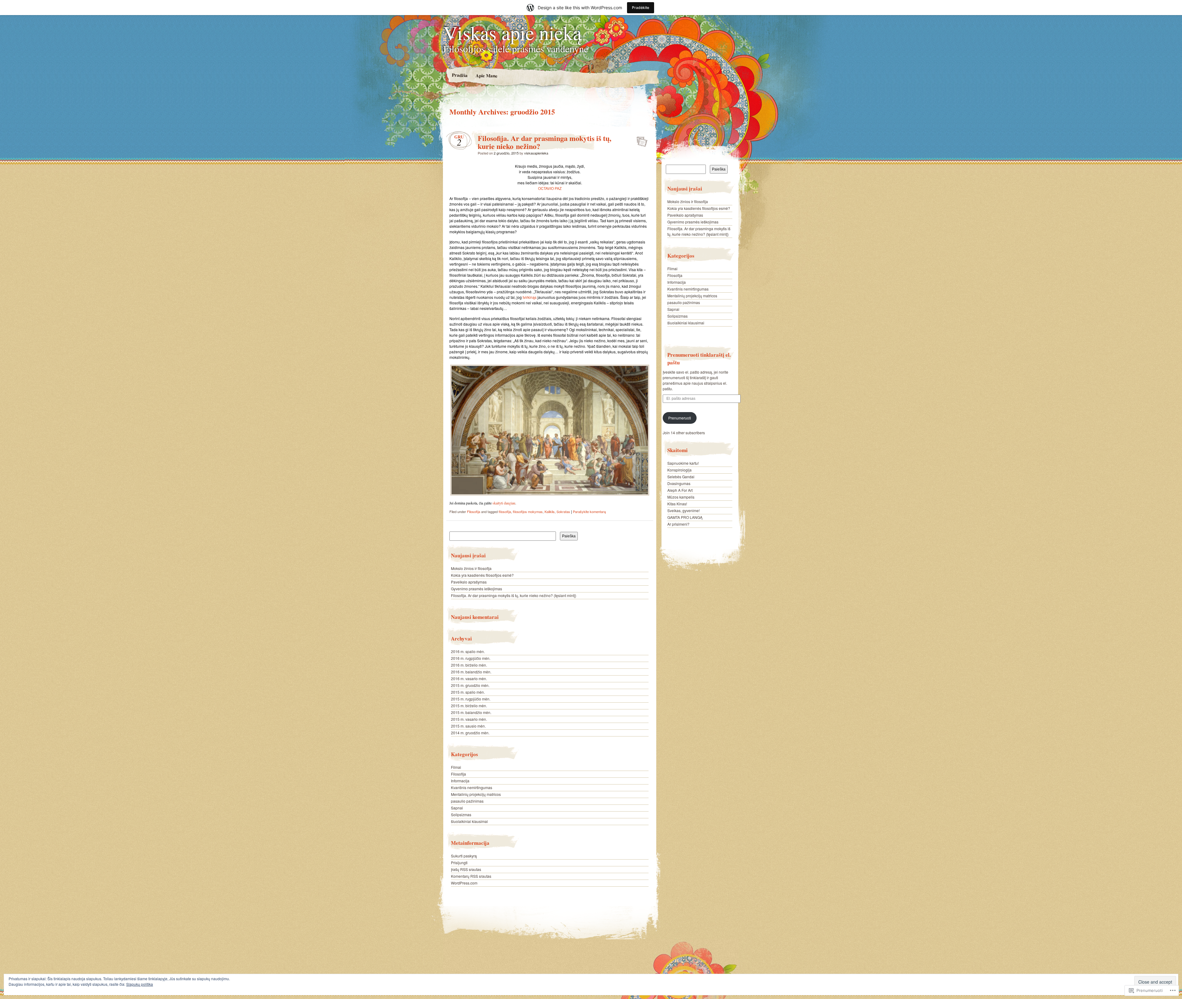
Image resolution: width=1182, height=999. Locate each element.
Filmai (456, 767)
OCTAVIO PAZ (549, 188)
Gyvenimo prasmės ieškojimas (476, 588)
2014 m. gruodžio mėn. (470, 732)
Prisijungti (459, 862)
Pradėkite (640, 7)
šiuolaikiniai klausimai (469, 821)
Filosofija (473, 511)
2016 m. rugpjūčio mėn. (470, 658)
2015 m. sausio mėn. (468, 725)
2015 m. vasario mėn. (469, 719)
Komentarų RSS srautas (471, 876)
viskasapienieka (536, 152)
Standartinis (640, 139)
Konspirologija (679, 469)
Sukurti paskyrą (464, 855)
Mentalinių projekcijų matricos (476, 794)
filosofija (505, 511)
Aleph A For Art (680, 490)
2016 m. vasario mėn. (469, 678)
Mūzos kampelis (680, 497)
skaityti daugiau (503, 502)
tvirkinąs (530, 297)
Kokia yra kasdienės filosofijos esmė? (482, 575)
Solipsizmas (461, 814)
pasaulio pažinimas (467, 801)
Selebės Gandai (680, 476)
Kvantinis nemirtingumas (471, 787)
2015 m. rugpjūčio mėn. (470, 698)
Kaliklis (550, 511)
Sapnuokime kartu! (683, 463)
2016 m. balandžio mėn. (471, 671)
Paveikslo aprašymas (469, 581)
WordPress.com (464, 882)
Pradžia (459, 74)
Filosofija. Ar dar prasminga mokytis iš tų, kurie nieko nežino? (544, 142)
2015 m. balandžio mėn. (471, 712)
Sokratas (563, 511)
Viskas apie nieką (512, 32)
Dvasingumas (678, 483)
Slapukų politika (139, 984)
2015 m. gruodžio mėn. (470, 685)
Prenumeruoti (679, 417)
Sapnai (457, 807)
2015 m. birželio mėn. (469, 705)
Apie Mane (486, 75)
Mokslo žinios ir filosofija (471, 568)
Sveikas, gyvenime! (683, 510)
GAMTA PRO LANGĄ (684, 517)
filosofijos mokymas (528, 511)
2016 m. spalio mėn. (468, 651)
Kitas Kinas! (677, 503)
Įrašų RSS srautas (466, 869)
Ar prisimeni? (678, 524)
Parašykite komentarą (589, 511)
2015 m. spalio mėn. (468, 692)
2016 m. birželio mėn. (469, 665)
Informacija (460, 780)
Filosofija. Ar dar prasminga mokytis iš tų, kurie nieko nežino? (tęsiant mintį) (513, 595)
